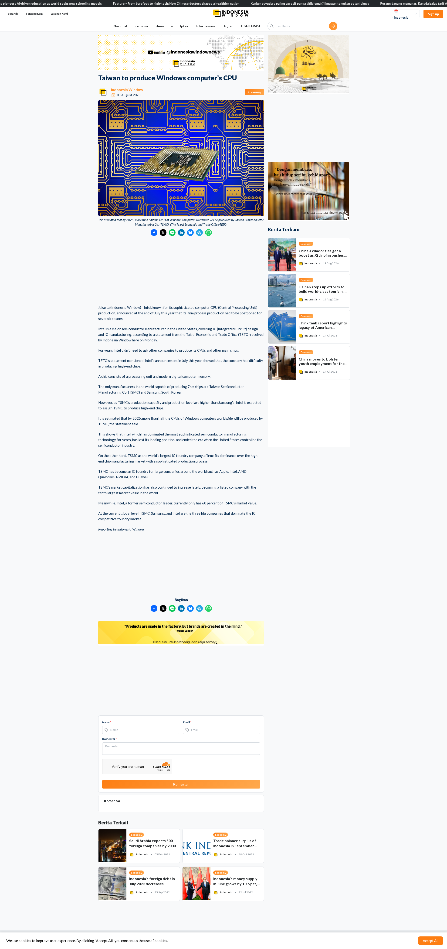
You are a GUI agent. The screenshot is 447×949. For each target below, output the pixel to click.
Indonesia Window (127, 89)
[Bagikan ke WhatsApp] (208, 232)
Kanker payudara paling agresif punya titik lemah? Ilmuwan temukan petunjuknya (275, 3)
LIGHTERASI (250, 26)
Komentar (109, 739)
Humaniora (164, 26)
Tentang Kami (34, 13)
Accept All (430, 941)
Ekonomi (141, 26)
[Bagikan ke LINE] (172, 232)
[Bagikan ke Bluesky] (190, 232)
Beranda (12, 13)
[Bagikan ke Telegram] (199, 232)
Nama (106, 722)
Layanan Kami (59, 13)
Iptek (184, 26)
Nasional (120, 26)
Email (187, 722)
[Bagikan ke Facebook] (154, 232)
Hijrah (229, 26)
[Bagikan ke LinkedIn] (181, 232)
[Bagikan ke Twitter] (163, 232)
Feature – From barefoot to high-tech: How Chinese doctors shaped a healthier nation (141, 3)
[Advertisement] (181, 270)
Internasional (206, 26)
